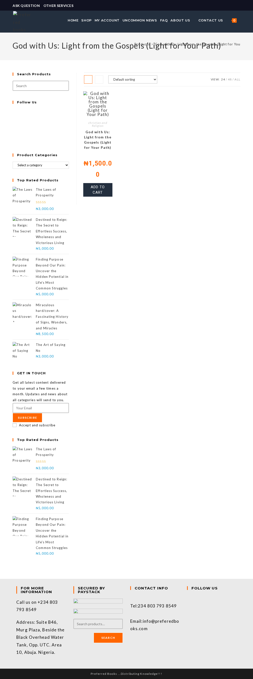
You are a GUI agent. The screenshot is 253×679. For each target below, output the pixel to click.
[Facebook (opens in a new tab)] (233, 5)
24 (223, 79)
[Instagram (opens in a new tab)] (238, 5)
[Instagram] (14, 123)
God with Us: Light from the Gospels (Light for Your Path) (203, 44)
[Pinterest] (14, 135)
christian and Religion (97, 124)
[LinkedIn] (14, 129)
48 (230, 79)
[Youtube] (14, 140)
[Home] (127, 44)
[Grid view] (88, 79)
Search (108, 638)
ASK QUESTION (26, 5)
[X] (14, 111)
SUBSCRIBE (27, 417)
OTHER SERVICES (58, 5)
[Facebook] (14, 117)
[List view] (99, 79)
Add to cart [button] (98, 190)
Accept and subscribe (37, 425)
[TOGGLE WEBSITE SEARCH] (241, 20)
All (237, 79)
